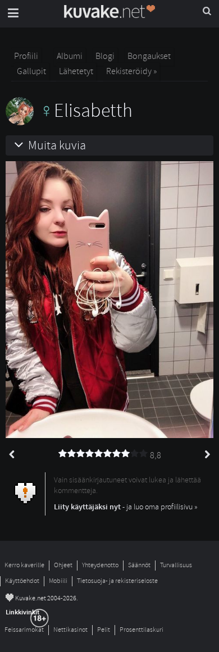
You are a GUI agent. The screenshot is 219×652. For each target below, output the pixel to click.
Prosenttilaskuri (141, 630)
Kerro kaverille (24, 565)
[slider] (103, 453)
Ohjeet (63, 565)
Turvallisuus (176, 565)
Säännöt (139, 565)
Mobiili (58, 581)
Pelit (103, 630)
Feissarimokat (24, 630)
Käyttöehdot (22, 581)
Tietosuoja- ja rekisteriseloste (117, 581)
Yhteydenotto (100, 565)
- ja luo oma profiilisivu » (126, 507)
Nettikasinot (70, 630)
